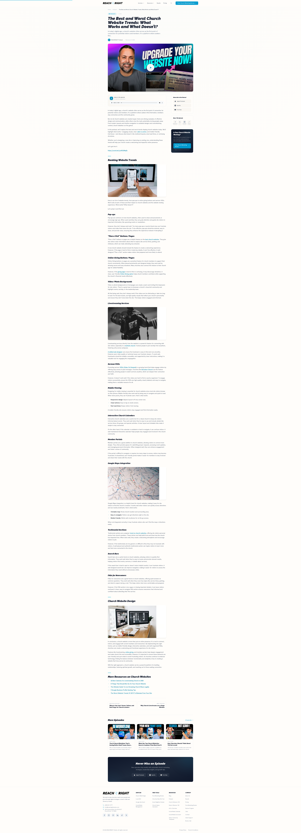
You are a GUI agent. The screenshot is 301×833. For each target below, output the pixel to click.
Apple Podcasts (181, 101)
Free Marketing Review (158, 796)
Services (140, 3)
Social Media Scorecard (175, 814)
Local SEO (138, 799)
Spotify (179, 105)
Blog (170, 796)
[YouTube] (113, 815)
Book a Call (188, 821)
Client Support (189, 817)
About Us (187, 796)
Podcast (171, 799)
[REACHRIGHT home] (113, 3)
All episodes (188, 720)
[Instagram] (108, 815)
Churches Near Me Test (158, 799)
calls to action (141, 132)
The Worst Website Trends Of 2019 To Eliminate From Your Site (131, 693)
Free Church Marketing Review (186, 3)
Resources (150, 3)
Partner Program (189, 808)
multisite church (130, 346)
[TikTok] (122, 815)
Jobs (186, 811)
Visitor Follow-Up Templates (173, 818)
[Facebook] (104, 815)
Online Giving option (126, 274)
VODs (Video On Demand (128, 367)
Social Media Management (139, 806)
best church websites (152, 239)
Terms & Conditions (193, 830)
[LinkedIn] (117, 815)
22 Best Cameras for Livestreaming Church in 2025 (127, 681)
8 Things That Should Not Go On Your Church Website (128, 684)
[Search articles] (171, 3)
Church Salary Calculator (156, 806)
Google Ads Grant (140, 802)
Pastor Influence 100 (174, 805)
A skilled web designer (115, 352)
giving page (121, 272)
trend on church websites (138, 533)
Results (159, 3)
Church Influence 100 (174, 802)
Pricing (165, 3)
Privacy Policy (182, 830)
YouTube (179, 109)
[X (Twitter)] (126, 815)
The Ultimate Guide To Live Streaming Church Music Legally (130, 687)
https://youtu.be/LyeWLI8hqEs (117, 150)
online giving (129, 652)
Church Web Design (141, 796)
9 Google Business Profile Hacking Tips (123, 690)
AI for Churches (173, 808)
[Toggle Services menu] (143, 3)
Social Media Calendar (174, 811)
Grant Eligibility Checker (158, 802)
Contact (187, 814)
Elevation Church (147, 369)
